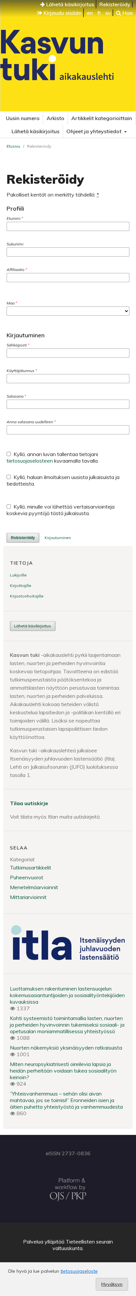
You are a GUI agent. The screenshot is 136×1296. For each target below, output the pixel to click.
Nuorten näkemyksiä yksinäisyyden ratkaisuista (66, 1047)
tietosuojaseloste (79, 1271)
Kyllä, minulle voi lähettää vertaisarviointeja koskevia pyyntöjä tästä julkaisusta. (61, 509)
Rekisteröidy (114, 4)
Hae (127, 13)
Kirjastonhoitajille (27, 596)
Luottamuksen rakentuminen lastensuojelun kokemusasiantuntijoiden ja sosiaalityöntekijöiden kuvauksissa (67, 995)
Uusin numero (23, 118)
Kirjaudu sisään (62, 13)
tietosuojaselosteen (30, 460)
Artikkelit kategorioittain (101, 118)
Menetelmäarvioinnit (34, 887)
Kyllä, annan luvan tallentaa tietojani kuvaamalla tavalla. (53, 457)
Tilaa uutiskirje (29, 803)
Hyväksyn (111, 1284)
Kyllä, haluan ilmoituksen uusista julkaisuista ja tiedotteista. (63, 480)
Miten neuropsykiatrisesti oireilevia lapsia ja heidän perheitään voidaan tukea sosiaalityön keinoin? (63, 1070)
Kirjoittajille (20, 585)
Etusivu (13, 146)
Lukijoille (18, 575)
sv (108, 13)
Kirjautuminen (58, 537)
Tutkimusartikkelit (30, 867)
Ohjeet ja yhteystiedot (94, 131)
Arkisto (55, 118)
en (90, 13)
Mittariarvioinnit (28, 897)
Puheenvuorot (26, 877)
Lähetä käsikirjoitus (69, 4)
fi (99, 13)
